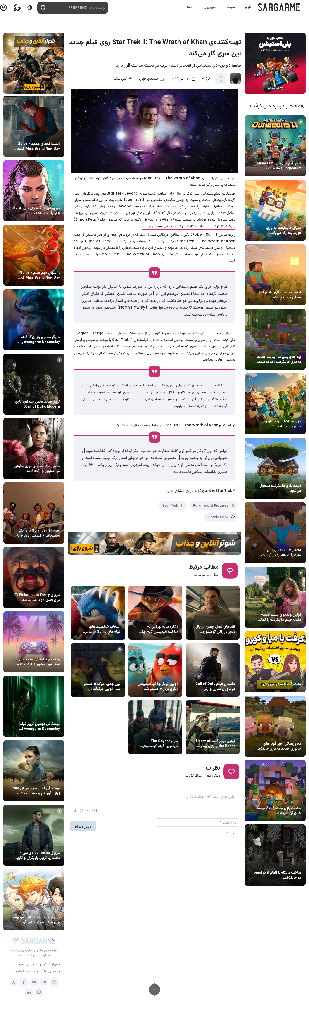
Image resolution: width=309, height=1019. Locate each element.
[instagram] (54, 982)
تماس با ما (51, 971)
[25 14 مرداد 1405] (275, 339)
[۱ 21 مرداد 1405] (275, 210)
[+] (94, 810)
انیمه (189, 6)
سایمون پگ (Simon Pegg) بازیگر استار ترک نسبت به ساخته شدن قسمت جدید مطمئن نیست (154, 222)
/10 (221, 81)
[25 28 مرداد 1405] (33, 899)
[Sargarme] (279, 7)
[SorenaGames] (14, 940)
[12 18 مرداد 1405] (275, 274)
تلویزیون (210, 6)
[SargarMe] (38, 941)
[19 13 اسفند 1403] (275, 661)
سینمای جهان (148, 79)
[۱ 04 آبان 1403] (275, 855)
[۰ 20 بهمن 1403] (275, 726)
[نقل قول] (81, 810)
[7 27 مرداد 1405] (33, 513)
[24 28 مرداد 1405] (33, 126)
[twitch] (39, 992)
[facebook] (24, 982)
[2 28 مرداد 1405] (33, 384)
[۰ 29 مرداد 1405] (275, 145)
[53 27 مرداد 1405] (33, 448)
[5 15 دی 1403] (275, 790)
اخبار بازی (293, 219)
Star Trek (170, 505)
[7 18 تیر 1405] (275, 532)
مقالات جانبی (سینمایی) (42, 264)
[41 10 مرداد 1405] (275, 468)
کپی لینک (120, 79)
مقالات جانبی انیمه (46, 909)
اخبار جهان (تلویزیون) (219, 618)
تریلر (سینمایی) (289, 606)
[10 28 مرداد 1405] (33, 190)
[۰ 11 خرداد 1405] (275, 597)
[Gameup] (17, 7)
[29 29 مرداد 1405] (33, 255)
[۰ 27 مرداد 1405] (33, 577)
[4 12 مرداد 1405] (275, 403)
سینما (231, 6)
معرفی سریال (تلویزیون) (42, 522)
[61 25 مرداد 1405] (33, 706)
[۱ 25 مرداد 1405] (33, 770)
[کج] (75, 810)
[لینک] (88, 810)
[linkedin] (29, 992)
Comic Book (218, 517)
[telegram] (44, 982)
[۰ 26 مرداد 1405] (33, 835)
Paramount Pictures (210, 505)
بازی (248, 6)
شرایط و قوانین (25, 971)
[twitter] (14, 982)
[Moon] (30, 7)
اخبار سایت (24, 964)
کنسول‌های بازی (48, 651)
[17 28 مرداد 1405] (33, 319)
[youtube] (34, 982)
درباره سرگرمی (49, 964)
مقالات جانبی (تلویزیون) (42, 780)
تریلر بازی (293, 155)
